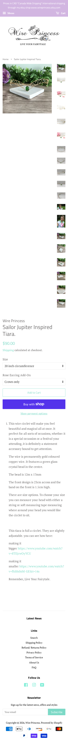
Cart (63, 13)
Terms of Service (34, 657)
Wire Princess (32, 722)
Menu (10, 13)
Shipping (8, 350)
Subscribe (56, 712)
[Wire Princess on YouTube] (42, 685)
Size (5, 359)
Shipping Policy (34, 642)
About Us (34, 662)
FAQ (34, 667)
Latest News (34, 618)
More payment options (34, 413)
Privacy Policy (34, 652)
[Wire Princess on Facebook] (26, 685)
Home (6, 59)
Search (34, 637)
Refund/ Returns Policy (34, 647)
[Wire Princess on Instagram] (34, 685)
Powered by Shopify (51, 722)
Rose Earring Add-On (17, 375)
